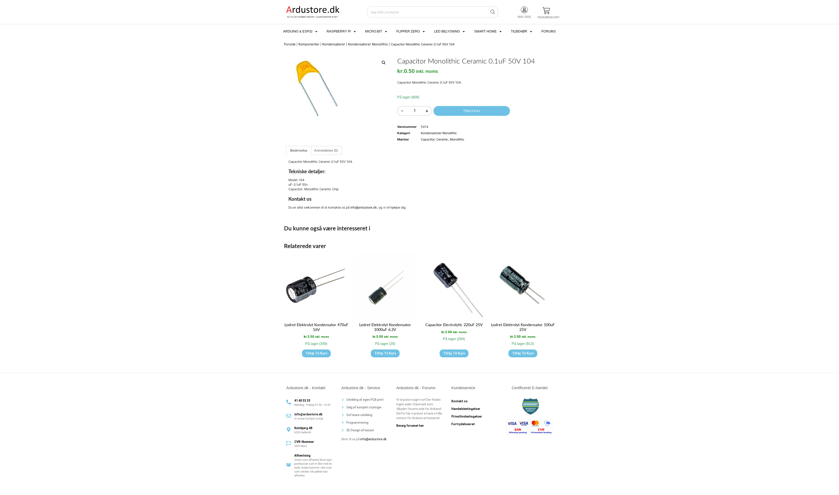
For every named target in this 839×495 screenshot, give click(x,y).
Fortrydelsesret (463, 424)
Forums (548, 31)
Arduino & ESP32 (297, 31)
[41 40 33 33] (288, 402)
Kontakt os (459, 401)
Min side (524, 17)
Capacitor (428, 139)
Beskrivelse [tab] (298, 150)
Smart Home (485, 31)
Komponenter (308, 44)
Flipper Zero (408, 31)
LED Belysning (447, 31)
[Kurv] (546, 11)
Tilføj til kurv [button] (316, 353)
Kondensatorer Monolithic (368, 44)
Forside (290, 44)
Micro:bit (373, 31)
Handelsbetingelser (465, 409)
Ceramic (442, 139)
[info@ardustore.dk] (288, 415)
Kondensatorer (333, 44)
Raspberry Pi (339, 31)
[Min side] (524, 9)
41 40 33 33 (302, 400)
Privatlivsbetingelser (466, 416)
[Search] (492, 12)
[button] (384, 63)
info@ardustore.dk (363, 207)
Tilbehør (519, 31)
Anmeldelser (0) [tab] (326, 150)
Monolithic (457, 139)
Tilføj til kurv (471, 111)
